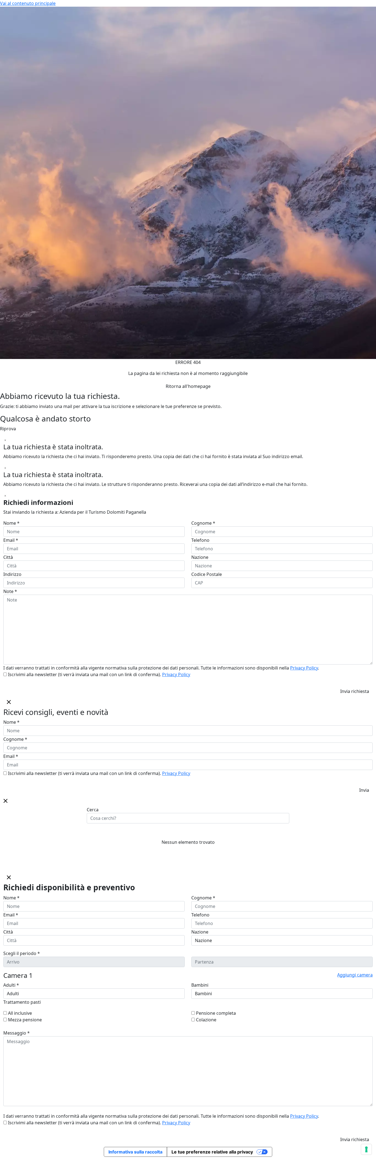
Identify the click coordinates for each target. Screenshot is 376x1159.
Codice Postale (206, 574)
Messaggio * (16, 1033)
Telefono (200, 540)
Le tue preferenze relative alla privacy (212, 1152)
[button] (5, 800)
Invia (364, 790)
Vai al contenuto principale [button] (28, 3)
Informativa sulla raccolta (135, 1152)
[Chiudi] (5, 440)
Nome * (11, 523)
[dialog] (188, 746)
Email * (10, 540)
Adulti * (11, 985)
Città (8, 557)
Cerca (93, 810)
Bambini (199, 985)
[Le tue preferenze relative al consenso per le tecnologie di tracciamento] (366, 1149)
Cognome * (203, 523)
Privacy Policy (304, 668)
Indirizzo (12, 574)
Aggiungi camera (355, 975)
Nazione (199, 557)
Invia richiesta (354, 691)
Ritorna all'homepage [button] (188, 386)
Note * (10, 591)
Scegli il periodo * (21, 953)
